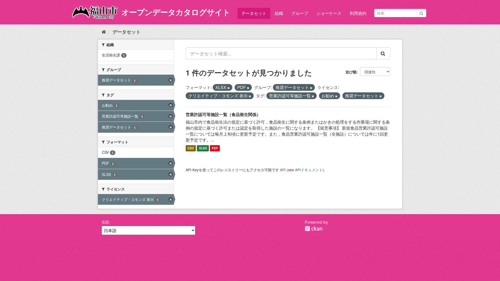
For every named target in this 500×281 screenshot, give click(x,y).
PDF (215, 148)
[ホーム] (104, 31)
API (283, 169)
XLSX (203, 148)
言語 (105, 222)
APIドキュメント (309, 169)
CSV (191, 148)
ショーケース (328, 13)
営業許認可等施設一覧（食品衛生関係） (223, 114)
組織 (279, 13)
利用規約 (358, 13)
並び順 (351, 71)
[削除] (228, 88)
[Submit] (421, 12)
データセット (253, 13)
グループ (299, 13)
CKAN (313, 228)
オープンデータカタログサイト (175, 11)
